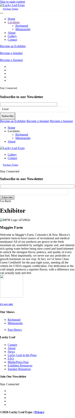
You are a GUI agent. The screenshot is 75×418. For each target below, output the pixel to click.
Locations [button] (14, 131)
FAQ (11, 358)
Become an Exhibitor (13, 46)
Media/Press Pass (18, 362)
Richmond (21, 25)
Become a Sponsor (11, 60)
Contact (12, 39)
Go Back (5, 201)
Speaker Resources (19, 369)
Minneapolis (22, 29)
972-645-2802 (6, 304)
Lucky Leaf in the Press (22, 355)
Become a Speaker (11, 53)
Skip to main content (12, 1)
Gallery (12, 36)
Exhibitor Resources (20, 365)
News (11, 351)
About (11, 32)
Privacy (39, 412)
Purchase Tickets (10, 9)
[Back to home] (12, 5)
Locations (14, 22)
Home (11, 18)
